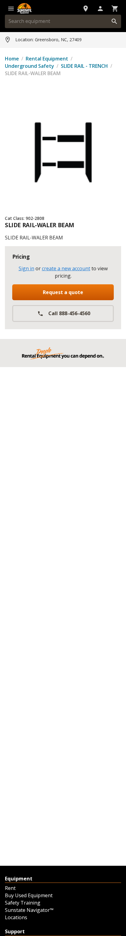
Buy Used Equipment (29, 895)
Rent (10, 888)
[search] (114, 21)
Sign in (26, 268)
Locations (16, 917)
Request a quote (63, 292)
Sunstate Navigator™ (29, 910)
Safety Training (22, 902)
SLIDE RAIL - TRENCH (84, 66)
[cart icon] (115, 8)
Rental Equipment (47, 58)
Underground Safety (29, 66)
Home (12, 58)
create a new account (66, 268)
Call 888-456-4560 (69, 313)
